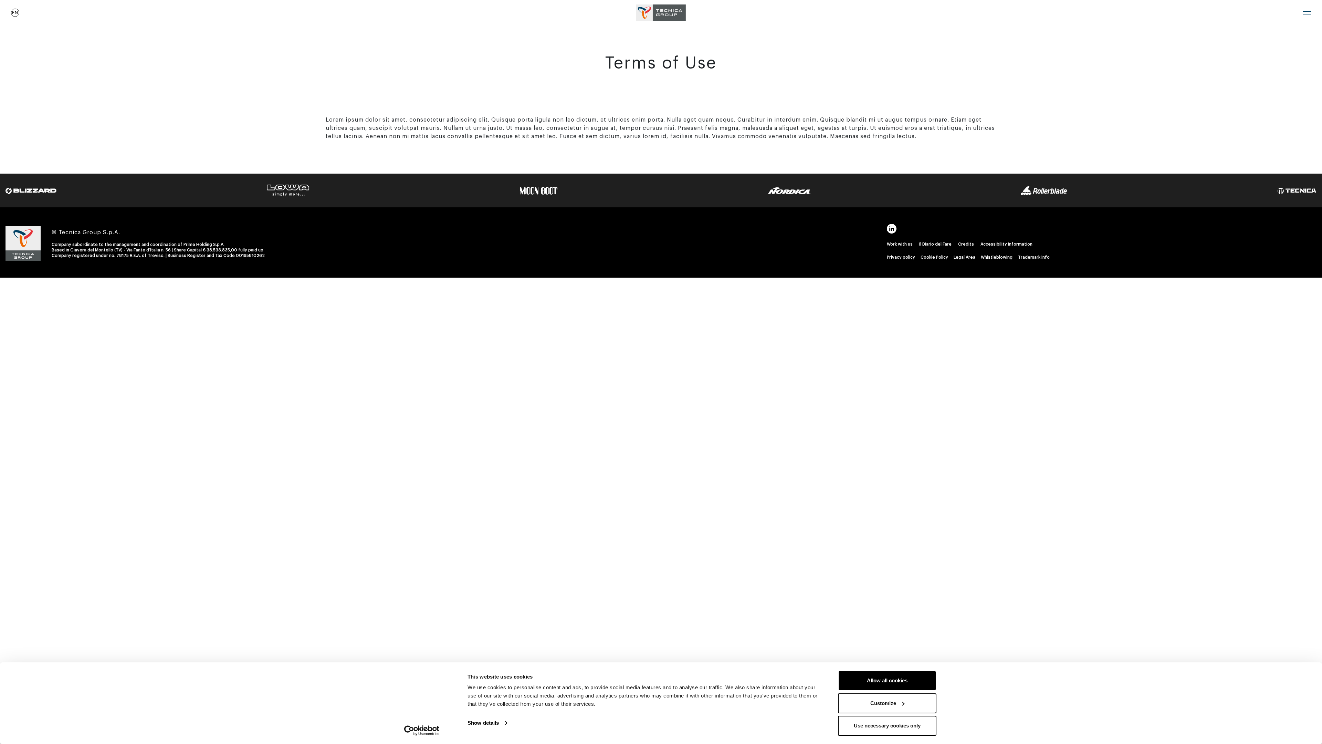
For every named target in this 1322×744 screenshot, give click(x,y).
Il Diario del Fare (935, 244)
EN (15, 13)
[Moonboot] (539, 190)
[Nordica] (789, 190)
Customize (883, 703)
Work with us (900, 244)
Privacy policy (901, 257)
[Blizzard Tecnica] (31, 190)
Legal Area (964, 257)
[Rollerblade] (1044, 190)
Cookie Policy (934, 257)
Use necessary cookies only (887, 725)
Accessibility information (1006, 244)
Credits (966, 244)
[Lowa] (288, 190)
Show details (483, 723)
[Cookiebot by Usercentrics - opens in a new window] (422, 730)
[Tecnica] (1297, 190)
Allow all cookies (887, 680)
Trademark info (1034, 257)
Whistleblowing (997, 257)
